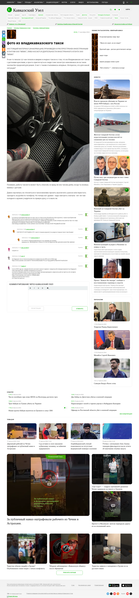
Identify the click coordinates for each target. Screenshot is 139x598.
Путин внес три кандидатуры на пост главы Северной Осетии (111, 178)
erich (22, 256)
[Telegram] (3, 36)
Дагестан (84, 15)
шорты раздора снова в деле (109, 61)
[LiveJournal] (3, 53)
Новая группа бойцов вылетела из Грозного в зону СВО (31, 410)
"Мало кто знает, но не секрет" (110, 43)
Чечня (116, 18)
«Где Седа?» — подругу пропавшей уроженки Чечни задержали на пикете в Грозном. (110, 487)
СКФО (96, 18)
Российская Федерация (55, 18)
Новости (10, 2)
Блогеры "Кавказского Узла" (22, 28)
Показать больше (69, 572)
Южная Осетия (124, 18)
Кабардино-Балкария (104, 15)
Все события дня (126, 414)
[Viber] (3, 42)
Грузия (78, 15)
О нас (72, 585)
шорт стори (104, 55)
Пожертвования (99, 585)
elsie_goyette (24, 247)
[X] (3, 46)
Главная (9, 28)
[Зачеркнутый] (42, 288)
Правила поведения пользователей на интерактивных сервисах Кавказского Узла (49, 593)
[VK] (3, 32)
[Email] (3, 56)
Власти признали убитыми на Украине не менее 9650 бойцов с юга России (110, 102)
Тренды (28, 2)
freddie (23, 266)
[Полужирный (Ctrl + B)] (30, 288)
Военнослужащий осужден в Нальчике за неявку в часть (110, 245)
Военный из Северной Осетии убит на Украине (109, 209)
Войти (128, 9)
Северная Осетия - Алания (84, 18)
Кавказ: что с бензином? (17, 24)
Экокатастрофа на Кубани (123, 24)
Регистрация (36, 308)
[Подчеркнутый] (38, 288)
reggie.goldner (25, 215)
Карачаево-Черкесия (13, 18)
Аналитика (38, 2)
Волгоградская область (67, 15)
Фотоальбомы (93, 2)
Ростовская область (69, 18)
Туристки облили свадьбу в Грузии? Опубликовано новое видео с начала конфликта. (26, 567)
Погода (105, 2)
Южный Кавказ (12, 21)
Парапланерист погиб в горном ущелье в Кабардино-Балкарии (95, 403)
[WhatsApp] (3, 39)
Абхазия (10, 15)
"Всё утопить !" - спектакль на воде (112, 68)
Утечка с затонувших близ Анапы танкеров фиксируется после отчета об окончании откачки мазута (117, 446)
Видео (81, 2)
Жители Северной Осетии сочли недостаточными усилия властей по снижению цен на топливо (108, 137)
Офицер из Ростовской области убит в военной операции (94, 410)
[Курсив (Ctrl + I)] (34, 288)
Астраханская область (51, 15)
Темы (19, 2)
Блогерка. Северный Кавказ (41, 28)
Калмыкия (115, 15)
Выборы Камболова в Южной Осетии (69, 24)
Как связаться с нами (84, 585)
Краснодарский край (27, 18)
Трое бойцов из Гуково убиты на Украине (25, 403)
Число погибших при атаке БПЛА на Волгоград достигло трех (33, 397)
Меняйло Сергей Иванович (104, 355)
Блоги (72, 2)
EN (131, 2)
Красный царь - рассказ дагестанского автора (115, 49)
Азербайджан (32, 15)
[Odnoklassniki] (3, 49)
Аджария (17, 15)
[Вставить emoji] (48, 288)
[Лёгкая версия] (123, 2)
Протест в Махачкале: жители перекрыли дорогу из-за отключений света (111, 524)
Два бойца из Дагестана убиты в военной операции (91, 397)
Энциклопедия (52, 2)
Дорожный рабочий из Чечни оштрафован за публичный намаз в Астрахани (21, 446)
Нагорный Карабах (40, 18)
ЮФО (19, 21)
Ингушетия (92, 15)
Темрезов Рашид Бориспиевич (106, 327)
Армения (40, 15)
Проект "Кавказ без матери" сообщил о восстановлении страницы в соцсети (109, 281)
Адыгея (24, 15)
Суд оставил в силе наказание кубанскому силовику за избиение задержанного (52, 446)
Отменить (79, 308)
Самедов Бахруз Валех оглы (105, 383)
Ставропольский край (106, 18)
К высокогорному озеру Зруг (110, 37)
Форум (64, 2)
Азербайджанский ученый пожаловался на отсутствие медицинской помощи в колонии (84, 446)
